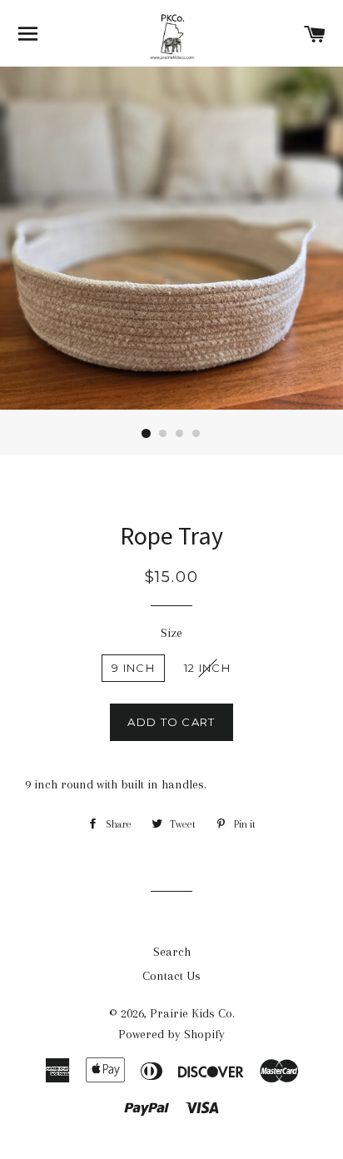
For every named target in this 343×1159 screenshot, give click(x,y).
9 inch (133, 667)
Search (172, 951)
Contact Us (171, 975)
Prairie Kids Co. (192, 1013)
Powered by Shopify (171, 1034)
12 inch (207, 667)
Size (171, 632)
